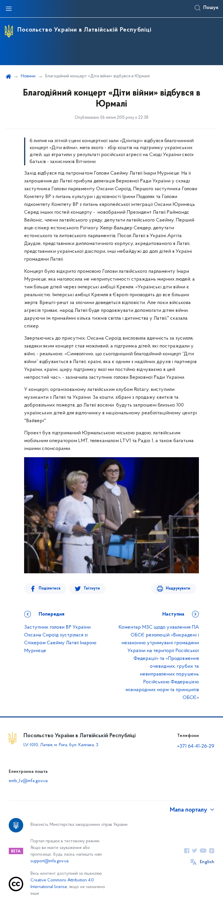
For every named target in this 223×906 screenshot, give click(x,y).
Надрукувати (178, 588)
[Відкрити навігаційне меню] (9, 9)
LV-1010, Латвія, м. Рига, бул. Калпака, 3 (61, 745)
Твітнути (92, 588)
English (207, 862)
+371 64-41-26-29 (195, 746)
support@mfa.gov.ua (49, 861)
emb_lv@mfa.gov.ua (28, 781)
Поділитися (49, 588)
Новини (28, 76)
